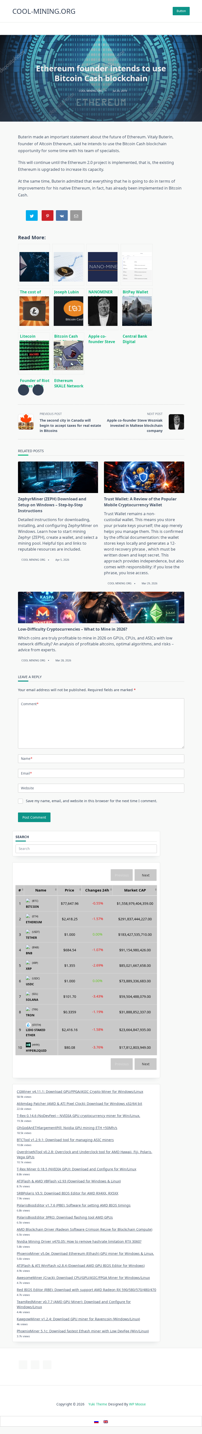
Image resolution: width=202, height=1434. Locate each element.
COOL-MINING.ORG (43, 11)
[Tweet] (32, 216)
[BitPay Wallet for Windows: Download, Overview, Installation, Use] (137, 265)
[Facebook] (95, 29)
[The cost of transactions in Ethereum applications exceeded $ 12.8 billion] (34, 265)
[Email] (76, 216)
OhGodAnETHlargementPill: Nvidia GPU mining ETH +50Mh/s (67, 1127)
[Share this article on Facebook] (23, 390)
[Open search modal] (13, 28)
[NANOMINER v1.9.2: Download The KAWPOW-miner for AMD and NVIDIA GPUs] (102, 265)
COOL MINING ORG (91, 91)
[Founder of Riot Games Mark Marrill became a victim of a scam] (34, 353)
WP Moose (137, 1404)
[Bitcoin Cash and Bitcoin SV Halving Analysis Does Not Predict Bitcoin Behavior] (68, 309)
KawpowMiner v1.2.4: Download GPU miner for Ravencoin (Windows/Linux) (78, 1319)
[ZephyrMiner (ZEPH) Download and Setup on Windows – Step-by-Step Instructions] (58, 477)
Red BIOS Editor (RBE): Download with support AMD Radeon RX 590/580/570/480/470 (86, 1289)
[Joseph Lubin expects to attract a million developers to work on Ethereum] (68, 265)
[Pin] (48, 216)
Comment (29, 703)
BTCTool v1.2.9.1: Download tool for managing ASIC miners (65, 1139)
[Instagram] (107, 29)
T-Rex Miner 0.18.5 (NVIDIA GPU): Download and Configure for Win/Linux (76, 1169)
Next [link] (146, 875)
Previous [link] (122, 875)
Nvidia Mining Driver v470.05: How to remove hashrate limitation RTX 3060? (79, 1241)
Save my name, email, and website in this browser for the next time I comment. (91, 800)
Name (26, 758)
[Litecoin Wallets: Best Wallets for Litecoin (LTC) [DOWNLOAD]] (34, 309)
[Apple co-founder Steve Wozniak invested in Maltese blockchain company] (102, 309)
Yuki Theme (97, 1404)
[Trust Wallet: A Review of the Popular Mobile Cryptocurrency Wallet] (144, 477)
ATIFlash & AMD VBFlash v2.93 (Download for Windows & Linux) (69, 1181)
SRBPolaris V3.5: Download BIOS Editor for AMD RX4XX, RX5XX (67, 1193)
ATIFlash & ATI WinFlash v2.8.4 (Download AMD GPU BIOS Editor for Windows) (81, 1265)
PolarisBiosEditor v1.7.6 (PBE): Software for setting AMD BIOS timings (74, 1205)
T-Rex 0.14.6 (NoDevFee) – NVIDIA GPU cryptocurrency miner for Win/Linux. (78, 1115)
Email (26, 773)
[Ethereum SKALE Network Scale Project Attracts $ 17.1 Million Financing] (68, 353)
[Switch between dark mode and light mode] (180, 28)
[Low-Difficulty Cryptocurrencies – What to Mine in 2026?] (101, 607)
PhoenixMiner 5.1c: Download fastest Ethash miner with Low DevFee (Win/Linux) (83, 1331)
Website (27, 788)
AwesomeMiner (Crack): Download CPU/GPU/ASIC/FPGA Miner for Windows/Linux (83, 1277)
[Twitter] (101, 29)
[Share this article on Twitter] (38, 390)
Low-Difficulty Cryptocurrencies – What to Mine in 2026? (72, 629)
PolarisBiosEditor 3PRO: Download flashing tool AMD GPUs (65, 1217)
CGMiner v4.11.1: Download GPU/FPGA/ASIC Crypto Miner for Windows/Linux (80, 1091)
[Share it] (62, 216)
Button (181, 11)
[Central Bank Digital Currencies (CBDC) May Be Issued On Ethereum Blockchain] (137, 309)
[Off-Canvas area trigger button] (187, 28)
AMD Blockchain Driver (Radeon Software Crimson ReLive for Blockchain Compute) (84, 1229)
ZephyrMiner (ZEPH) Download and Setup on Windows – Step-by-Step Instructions (52, 504)
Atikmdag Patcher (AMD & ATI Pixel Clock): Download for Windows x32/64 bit (79, 1103)
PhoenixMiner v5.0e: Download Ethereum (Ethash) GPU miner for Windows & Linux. (85, 1253)
